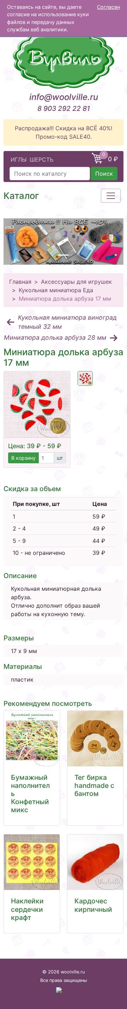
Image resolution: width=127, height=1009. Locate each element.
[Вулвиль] (63, 58)
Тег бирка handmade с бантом (94, 785)
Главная (20, 281)
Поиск (104, 173)
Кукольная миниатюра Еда (56, 290)
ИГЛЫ (19, 159)
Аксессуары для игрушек (76, 281)
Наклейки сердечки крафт (27, 909)
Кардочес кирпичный (93, 905)
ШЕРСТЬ (41, 159)
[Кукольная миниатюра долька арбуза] (85, 378)
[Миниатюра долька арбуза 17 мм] (37, 404)
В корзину (23, 458)
